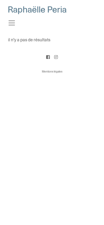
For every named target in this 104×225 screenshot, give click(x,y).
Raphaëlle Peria (37, 10)
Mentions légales (52, 71)
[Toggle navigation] (11, 23)
